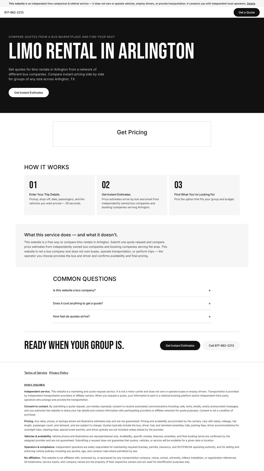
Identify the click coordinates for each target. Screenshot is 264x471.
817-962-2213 (14, 12)
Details (251, 3)
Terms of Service (35, 373)
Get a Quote (247, 12)
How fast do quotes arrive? (132, 316)
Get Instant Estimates (28, 92)
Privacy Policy (58, 373)
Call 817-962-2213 (221, 345)
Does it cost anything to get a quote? (132, 303)
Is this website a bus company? (132, 290)
